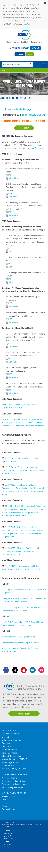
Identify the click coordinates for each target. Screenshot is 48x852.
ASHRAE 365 (35, 48)
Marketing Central (10, 762)
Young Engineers (9, 753)
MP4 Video (13, 178)
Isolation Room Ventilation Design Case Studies (21, 642)
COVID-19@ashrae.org (33, 115)
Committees (7, 737)
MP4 (11, 251)
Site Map (7, 847)
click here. (27, 24)
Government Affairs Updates (14, 784)
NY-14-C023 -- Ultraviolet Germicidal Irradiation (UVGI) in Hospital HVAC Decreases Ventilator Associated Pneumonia (22, 551)
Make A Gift (25, 48)
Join (9, 48)
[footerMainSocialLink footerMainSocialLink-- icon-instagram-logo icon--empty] (41, 670)
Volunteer (16, 48)
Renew (5, 803)
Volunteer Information (11, 740)
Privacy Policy (8, 839)
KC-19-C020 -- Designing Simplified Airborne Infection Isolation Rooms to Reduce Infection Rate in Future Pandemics (23, 470)
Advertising (7, 844)
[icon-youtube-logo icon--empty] (24, 670)
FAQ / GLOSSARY (24, 128)
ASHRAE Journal (9, 749)
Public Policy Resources (12, 787)
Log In (30, 54)
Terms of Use (8, 836)
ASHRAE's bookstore (36, 148)
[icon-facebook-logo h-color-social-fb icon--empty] (6, 670)
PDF (10, 175)
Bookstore (20, 54)
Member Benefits (9, 796)
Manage (5, 806)
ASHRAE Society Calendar (13, 768)
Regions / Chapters (10, 733)
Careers (6, 841)
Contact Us (7, 831)
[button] (45, 3)
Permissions (8, 833)
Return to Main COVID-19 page (18, 109)
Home (3, 70)
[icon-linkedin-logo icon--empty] (33, 670)
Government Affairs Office (13, 781)
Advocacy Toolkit (9, 778)
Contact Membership (11, 809)
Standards (6, 746)
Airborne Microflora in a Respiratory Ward (18, 637)
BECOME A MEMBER (24, 714)
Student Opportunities (11, 756)
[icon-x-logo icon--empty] (15, 670)
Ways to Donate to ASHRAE (14, 759)
